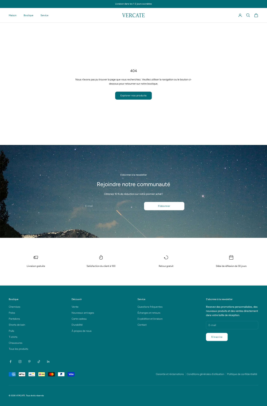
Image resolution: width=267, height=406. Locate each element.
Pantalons (14, 318)
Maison (12, 15)
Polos (12, 312)
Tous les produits (18, 348)
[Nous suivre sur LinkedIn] (48, 361)
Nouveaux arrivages (83, 312)
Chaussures (15, 343)
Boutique (28, 15)
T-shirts (13, 337)
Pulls (11, 331)
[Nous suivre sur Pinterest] (29, 361)
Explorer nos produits (133, 95)
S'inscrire (217, 336)
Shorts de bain (17, 324)
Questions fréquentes (150, 306)
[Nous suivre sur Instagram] (20, 361)
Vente (75, 306)
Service (44, 15)
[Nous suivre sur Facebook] (10, 361)
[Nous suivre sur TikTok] (39, 361)
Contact (142, 324)
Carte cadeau (79, 318)
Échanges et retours (148, 312)
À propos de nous (82, 331)
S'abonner (164, 205)
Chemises (14, 306)
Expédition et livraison (150, 318)
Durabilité (77, 324)
